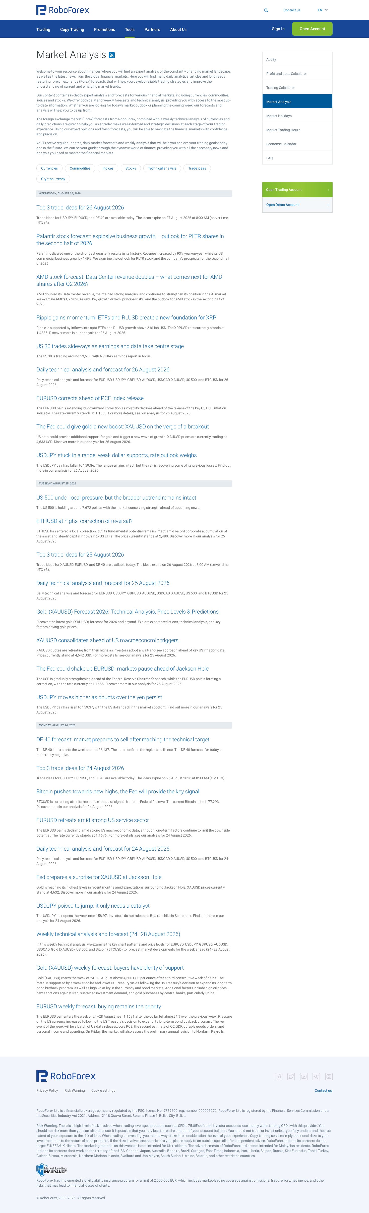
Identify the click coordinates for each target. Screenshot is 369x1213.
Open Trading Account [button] (284, 190)
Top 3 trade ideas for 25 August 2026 (80, 555)
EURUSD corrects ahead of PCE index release (90, 398)
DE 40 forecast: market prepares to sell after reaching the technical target (122, 739)
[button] (62, 10)
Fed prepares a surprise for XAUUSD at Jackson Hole (98, 877)
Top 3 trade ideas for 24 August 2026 (80, 768)
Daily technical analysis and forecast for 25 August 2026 (102, 583)
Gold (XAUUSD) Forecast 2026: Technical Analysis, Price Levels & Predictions (127, 612)
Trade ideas (197, 168)
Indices (107, 168)
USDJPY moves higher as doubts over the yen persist (99, 697)
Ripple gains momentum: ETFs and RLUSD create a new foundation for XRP (126, 317)
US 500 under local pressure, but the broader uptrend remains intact (116, 497)
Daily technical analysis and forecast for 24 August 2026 (102, 849)
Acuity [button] (271, 60)
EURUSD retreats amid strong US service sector (92, 820)
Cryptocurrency (53, 179)
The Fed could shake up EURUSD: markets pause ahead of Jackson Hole (122, 669)
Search (187, 10)
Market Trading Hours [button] (283, 130)
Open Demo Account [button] (282, 205)
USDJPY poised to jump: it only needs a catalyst (93, 906)
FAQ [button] (269, 158)
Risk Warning (75, 1090)
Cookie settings (103, 1090)
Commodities (80, 168)
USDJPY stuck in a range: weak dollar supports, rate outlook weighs (116, 455)
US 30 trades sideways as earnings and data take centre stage (110, 346)
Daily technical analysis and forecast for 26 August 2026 (102, 369)
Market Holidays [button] (279, 116)
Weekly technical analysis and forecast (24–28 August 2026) (108, 934)
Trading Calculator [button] (280, 88)
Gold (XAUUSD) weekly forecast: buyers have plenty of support (110, 968)
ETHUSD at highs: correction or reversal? (84, 521)
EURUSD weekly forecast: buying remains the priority (98, 1006)
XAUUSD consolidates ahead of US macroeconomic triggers (107, 640)
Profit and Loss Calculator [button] (286, 74)
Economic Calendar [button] (281, 144)
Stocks (131, 168)
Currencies (49, 168)
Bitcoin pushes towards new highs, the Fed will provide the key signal (117, 791)
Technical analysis (162, 168)
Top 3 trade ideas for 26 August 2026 (80, 207)
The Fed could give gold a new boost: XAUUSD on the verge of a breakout (122, 426)
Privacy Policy (47, 1090)
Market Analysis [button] (278, 102)
